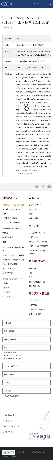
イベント (34, 225)
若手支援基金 (11, 352)
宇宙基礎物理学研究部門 (12, 228)
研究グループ (10, 197)
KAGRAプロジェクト (13, 355)
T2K (4, 213)
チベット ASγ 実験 (9, 264)
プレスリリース (35, 205)
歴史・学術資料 (35, 314)
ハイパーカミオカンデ (11, 222)
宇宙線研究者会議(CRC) (13, 395)
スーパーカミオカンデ (11, 209)
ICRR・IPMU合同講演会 (38, 246)
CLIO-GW (6, 296)
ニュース (34, 197)
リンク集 (7, 390)
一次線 (5, 283)
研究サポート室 (10, 339)
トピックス (33, 209)
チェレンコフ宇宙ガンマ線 (13, 259)
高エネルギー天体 (9, 268)
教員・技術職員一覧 (37, 281)
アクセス (7, 382)
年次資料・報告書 (39, 293)
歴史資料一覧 (34, 286)
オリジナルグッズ (11, 366)
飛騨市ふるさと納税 (13, 358)
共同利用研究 (9, 331)
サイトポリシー (8, 432)
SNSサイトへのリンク (10, 426)
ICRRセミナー (34, 237)
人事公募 (7, 323)
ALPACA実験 (7, 273)
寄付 (5, 347)
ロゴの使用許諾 (8, 415)
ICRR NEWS (34, 300)
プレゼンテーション (24, 173)
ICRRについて (37, 261)
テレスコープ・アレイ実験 (13, 255)
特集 (31, 213)
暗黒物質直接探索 (9, 218)
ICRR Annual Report (37, 309)
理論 (4, 241)
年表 (31, 277)
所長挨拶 (32, 268)
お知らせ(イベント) (37, 232)
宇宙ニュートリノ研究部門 (13, 205)
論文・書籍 (33, 218)
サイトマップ (7, 421)
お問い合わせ (9, 374)
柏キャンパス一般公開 (38, 241)
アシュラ (6, 287)
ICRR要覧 (33, 305)
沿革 (31, 272)
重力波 (5, 233)
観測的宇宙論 (7, 237)
